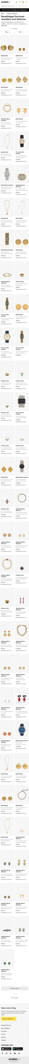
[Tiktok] (11, 1054)
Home (2, 13)
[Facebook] (2, 1054)
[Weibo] (19, 1054)
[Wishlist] (19, 2)
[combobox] (15, 6)
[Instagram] (6, 1054)
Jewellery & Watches (12, 13)
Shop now (24, 10)
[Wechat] (15, 1054)
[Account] (16, 2)
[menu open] (26, 2)
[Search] (3, 6)
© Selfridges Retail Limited (14, 1061)
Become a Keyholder (7, 1018)
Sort (20, 32)
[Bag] (23, 2)
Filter (6, 32)
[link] (7, 58)
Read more (4, 25)
